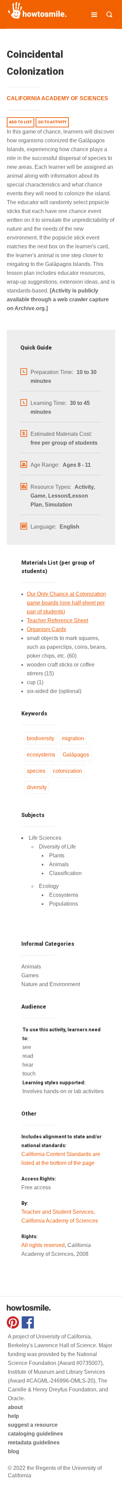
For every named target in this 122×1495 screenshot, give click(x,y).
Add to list (20, 122)
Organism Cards (46, 629)
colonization (67, 771)
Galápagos (76, 755)
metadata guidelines (34, 1442)
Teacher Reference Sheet (57, 620)
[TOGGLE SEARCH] (109, 14)
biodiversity (40, 738)
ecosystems (41, 755)
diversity (37, 787)
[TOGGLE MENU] (94, 14)
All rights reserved (43, 1245)
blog (13, 1451)
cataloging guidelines (35, 1434)
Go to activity (52, 122)
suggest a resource (33, 1425)
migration (73, 738)
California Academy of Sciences (57, 98)
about (15, 1407)
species (36, 771)
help (13, 1416)
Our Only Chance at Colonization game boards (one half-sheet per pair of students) (66, 603)
